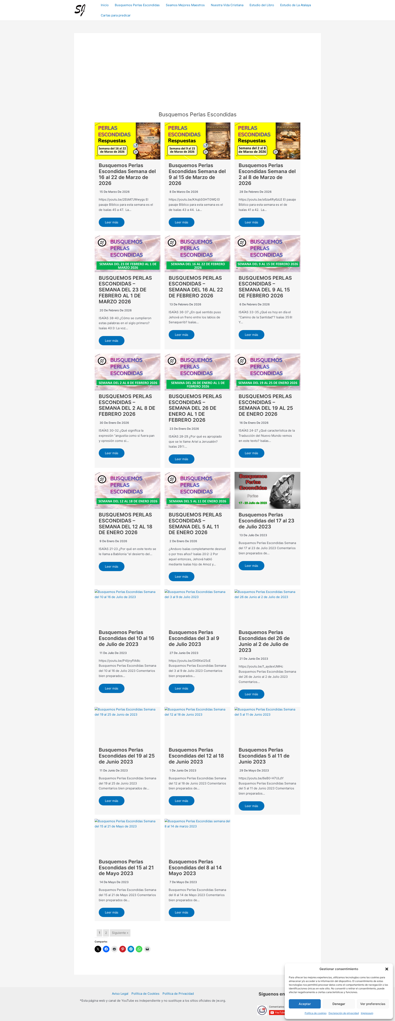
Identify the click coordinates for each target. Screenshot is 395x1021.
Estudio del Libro (262, 5)
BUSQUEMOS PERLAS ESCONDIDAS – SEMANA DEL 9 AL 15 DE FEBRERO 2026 (265, 287)
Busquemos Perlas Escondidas (137, 5)
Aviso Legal (120, 994)
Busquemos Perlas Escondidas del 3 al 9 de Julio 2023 (194, 638)
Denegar (338, 1004)
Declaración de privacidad (344, 1013)
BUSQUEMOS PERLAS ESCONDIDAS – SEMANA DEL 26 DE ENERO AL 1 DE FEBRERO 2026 (195, 408)
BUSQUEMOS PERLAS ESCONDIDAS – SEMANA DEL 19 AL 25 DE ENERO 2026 (266, 405)
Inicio (105, 5)
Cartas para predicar (116, 15)
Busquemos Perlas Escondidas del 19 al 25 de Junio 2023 (127, 756)
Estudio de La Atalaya (295, 5)
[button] (387, 969)
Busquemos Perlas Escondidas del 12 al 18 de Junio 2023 (196, 756)
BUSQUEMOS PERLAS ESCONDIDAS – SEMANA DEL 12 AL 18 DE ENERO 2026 (125, 523)
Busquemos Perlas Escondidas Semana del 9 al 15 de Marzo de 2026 (197, 174)
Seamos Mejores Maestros (185, 5)
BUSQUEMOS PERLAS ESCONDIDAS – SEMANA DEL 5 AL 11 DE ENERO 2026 (195, 523)
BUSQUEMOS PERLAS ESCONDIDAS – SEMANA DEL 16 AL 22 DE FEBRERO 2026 (196, 287)
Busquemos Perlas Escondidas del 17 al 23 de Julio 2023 (266, 521)
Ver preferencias (372, 1004)
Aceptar (305, 1004)
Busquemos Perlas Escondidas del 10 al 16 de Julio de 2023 (126, 638)
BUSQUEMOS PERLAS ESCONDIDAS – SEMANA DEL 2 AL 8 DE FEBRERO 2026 (127, 405)
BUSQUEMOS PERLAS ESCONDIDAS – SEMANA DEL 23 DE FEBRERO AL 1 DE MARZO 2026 (125, 290)
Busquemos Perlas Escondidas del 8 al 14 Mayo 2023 (195, 868)
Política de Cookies (145, 994)
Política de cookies (315, 1013)
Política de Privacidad (178, 994)
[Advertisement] (197, 80)
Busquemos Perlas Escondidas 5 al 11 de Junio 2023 (264, 756)
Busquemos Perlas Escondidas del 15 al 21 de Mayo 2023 (126, 868)
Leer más (111, 222)
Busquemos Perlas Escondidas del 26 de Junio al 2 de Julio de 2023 (264, 641)
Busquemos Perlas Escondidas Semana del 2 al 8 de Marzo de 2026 (267, 174)
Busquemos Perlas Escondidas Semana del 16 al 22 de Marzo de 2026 (127, 174)
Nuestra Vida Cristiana (227, 5)
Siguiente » (120, 933)
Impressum (367, 1013)
